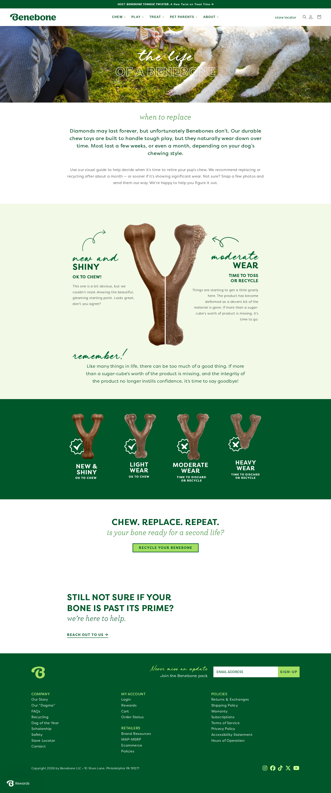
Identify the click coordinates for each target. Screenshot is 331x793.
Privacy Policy (223, 728)
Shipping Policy (224, 705)
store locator (285, 17)
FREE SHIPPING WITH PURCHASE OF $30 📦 (164, 4)
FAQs (35, 711)
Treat (155, 17)
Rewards (129, 705)
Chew (117, 17)
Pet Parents (182, 17)
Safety (37, 734)
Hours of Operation (228, 740)
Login (126, 699)
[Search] (304, 17)
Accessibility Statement (231, 734)
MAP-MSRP (131, 739)
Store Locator (43, 740)
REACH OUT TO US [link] (86, 634)
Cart (125, 711)
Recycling (39, 717)
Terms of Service (225, 723)
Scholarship (41, 728)
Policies (127, 751)
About (209, 17)
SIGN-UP (288, 671)
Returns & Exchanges (230, 699)
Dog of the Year (45, 723)
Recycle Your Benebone (165, 547)
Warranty (219, 711)
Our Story (39, 699)
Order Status (132, 717)
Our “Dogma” (43, 705)
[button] (319, 17)
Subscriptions (223, 717)
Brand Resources (136, 733)
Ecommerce (131, 745)
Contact (38, 746)
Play (136, 17)
